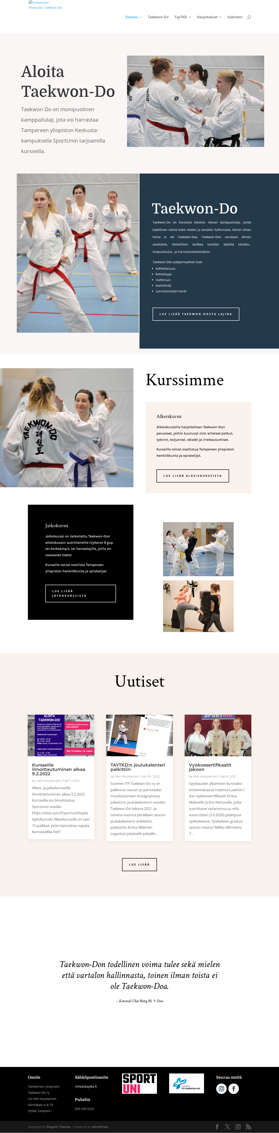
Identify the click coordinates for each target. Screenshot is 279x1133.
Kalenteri (235, 17)
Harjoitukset (207, 17)
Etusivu (132, 17)
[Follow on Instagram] (221, 1089)
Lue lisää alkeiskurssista (192, 476)
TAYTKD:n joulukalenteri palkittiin (138, 767)
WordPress (100, 1127)
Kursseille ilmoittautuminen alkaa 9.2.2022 (58, 769)
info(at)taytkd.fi (86, 1086)
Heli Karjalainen (48, 781)
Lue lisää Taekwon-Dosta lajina (196, 314)
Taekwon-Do (158, 17)
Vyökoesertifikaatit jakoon (210, 767)
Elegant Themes (59, 1127)
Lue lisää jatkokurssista (69, 593)
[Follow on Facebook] (233, 1089)
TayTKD (180, 17)
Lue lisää (139, 864)
